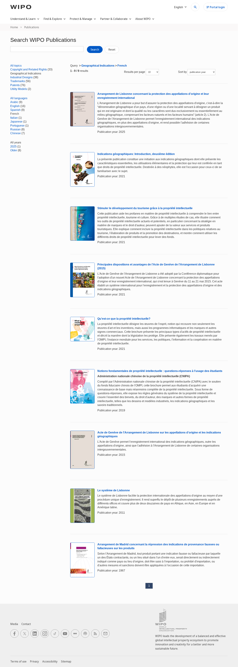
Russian (15, 129)
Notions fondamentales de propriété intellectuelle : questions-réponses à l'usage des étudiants (159, 370)
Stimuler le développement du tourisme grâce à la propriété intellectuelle (145, 208)
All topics (16, 65)
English (15, 106)
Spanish (15, 109)
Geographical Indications (97, 65)
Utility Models (18, 88)
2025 (13, 146)
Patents (15, 85)
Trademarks (17, 81)
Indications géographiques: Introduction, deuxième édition (136, 154)
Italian (14, 117)
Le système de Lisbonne (113, 490)
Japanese (16, 121)
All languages (18, 98)
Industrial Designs (21, 77)
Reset (111, 49)
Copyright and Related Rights (28, 69)
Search (95, 49)
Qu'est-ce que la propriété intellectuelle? (123, 318)
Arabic (14, 102)
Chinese (15, 133)
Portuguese (17, 125)
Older (13, 150)
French (122, 65)
